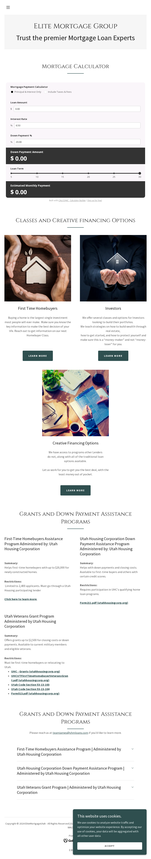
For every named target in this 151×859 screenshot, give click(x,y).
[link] (75, 27)
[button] (8, 7)
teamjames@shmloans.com (70, 733)
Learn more (38, 355)
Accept (110, 845)
